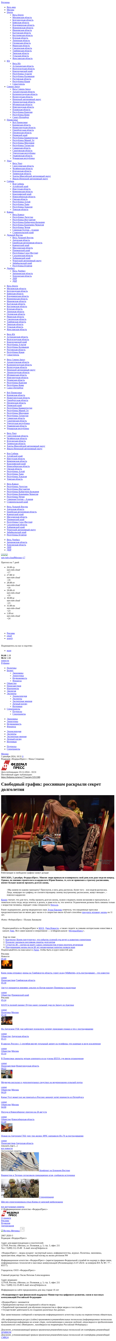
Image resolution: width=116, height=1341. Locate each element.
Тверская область (20, 53)
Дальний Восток (15, 235)
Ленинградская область (23, 102)
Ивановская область (22, 30)
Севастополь (18, 84)
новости (5, 660)
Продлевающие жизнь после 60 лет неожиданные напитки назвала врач (40, 947)
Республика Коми (21, 114)
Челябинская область (22, 168)
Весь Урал (17, 163)
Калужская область (21, 33)
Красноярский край (21, 194)
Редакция (5, 1223)
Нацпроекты (13, 688)
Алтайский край (20, 186)
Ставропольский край (23, 232)
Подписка (17, 711)
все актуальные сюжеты (12, 1206)
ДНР (14, 281)
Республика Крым (21, 81)
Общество (12, 683)
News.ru (54, 905)
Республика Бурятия (22, 266)
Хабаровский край (21, 258)
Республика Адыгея (22, 74)
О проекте (6, 1218)
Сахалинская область (22, 255)
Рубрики (5, 663)
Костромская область (22, 35)
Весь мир (11, 7)
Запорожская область (22, 273)
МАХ (41, 928)
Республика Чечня (21, 227)
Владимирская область (23, 25)
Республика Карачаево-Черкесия (28, 225)
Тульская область (20, 56)
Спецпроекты (13, 709)
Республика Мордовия (23, 143)
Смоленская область (22, 48)
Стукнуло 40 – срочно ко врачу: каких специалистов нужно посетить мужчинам (44, 944)
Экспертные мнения (22, 701)
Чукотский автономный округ (27, 260)
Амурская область (21, 240)
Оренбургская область (23, 130)
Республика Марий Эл (23, 140)
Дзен (12, 931)
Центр (10, 12)
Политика (11, 668)
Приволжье (12, 120)
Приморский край (21, 250)
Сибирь (10, 181)
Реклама (11, 633)
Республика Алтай (21, 202)
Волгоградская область (23, 68)
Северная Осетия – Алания (25, 230)
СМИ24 (4, 1337)
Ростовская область (21, 79)
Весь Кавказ (18, 214)
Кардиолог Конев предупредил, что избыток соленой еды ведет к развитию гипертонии (48, 939)
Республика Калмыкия (23, 76)
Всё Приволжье (20, 122)
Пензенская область (22, 132)
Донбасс (11, 268)
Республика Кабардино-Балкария (28, 222)
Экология (11, 691)
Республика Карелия (22, 112)
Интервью (17, 706)
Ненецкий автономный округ (26, 99)
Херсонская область (22, 276)
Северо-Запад (13, 86)
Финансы (17, 681)
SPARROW (6, 1332)
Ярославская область (22, 58)
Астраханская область (23, 66)
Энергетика (18, 675)
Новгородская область (23, 107)
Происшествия (14, 686)
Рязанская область (21, 45)
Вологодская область (22, 97)
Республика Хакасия (22, 207)
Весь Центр (18, 15)
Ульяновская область (22, 155)
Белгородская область (22, 20)
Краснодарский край (22, 71)
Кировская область (21, 125)
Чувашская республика (23, 158)
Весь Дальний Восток (23, 237)
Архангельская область (23, 91)
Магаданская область (22, 248)
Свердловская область (23, 166)
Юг (8, 61)
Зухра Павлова (55, 910)
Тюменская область (21, 173)
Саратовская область (22, 150)
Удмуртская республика (23, 153)
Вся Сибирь (18, 184)
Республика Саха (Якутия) (25, 253)
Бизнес (10, 670)
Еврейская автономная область (27, 242)
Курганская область (21, 171)
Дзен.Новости (52, 928)
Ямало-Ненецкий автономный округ (30, 178)
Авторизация (7, 1226)
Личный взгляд (19, 704)
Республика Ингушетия (23, 219)
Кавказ (10, 212)
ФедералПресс (76, 931)
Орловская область (21, 43)
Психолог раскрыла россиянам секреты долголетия (30, 942)
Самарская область (21, 148)
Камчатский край (20, 245)
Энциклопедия (19, 696)
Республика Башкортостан (25, 138)
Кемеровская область (22, 191)
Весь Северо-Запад (21, 89)
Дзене (36, 950)
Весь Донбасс (19, 271)
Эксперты (11, 693)
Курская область (20, 38)
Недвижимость (19, 678)
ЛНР (14, 278)
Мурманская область (22, 104)
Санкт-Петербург (20, 117)
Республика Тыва (20, 204)
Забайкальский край (22, 263)
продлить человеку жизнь (94, 912)
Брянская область (20, 22)
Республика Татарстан (23, 145)
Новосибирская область (23, 196)
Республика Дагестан (22, 217)
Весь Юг (16, 63)
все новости (7, 1148)
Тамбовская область (22, 50)
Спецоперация (46, 1197)
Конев (4, 900)
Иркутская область (21, 189)
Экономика (17, 673)
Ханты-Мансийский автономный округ (31, 176)
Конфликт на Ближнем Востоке (54, 1170)
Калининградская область (24, 94)
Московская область (22, 17)
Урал (9, 161)
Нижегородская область (24, 127)
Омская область (20, 199)
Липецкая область (21, 40)
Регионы (5, 2)
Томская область (20, 209)
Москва (10, 10)
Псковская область (21, 109)
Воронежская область (22, 27)
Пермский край (19, 135)
